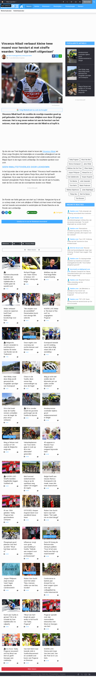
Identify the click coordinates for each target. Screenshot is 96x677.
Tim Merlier (73, 181)
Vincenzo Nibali (49, 151)
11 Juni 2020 (11, 58)
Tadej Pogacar (74, 160)
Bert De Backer (85, 194)
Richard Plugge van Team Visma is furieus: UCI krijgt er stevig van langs (31, 277)
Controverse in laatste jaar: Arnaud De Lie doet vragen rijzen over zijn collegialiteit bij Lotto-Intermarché (51, 585)
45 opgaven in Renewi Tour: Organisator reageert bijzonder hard (51, 447)
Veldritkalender (18, 11)
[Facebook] (63, 2)
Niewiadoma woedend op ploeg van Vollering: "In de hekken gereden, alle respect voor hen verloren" (79, 232)
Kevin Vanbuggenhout (14, 55)
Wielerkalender (6, 11)
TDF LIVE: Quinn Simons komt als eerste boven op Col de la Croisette (79, 301)
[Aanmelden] (14, 243)
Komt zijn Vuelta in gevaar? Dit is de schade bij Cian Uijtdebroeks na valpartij (11, 619)
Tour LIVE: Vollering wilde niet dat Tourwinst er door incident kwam (79, 241)
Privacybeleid (53, 674)
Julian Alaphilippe (87, 190)
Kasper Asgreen (87, 177)
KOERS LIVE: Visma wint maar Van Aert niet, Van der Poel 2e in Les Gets (51, 653)
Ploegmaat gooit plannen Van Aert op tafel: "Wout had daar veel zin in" (10, 546)
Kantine (36, 6)
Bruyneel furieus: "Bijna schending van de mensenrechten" (78, 282)
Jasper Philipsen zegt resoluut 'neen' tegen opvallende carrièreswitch (10, 583)
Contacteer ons (36, 674)
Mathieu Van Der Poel (74, 168)
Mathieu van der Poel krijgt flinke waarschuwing (50, 274)
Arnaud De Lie (87, 172)
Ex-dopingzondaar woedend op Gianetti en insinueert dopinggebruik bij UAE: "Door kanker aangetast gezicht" (79, 262)
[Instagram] (71, 2)
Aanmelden (87, 2)
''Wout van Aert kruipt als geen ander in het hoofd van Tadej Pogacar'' (31, 619)
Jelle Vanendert (85, 181)
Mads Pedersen (85, 185)
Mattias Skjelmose (73, 190)
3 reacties (21, 58)
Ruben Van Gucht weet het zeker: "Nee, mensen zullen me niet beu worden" (31, 583)
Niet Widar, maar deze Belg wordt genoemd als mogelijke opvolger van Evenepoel (11, 381)
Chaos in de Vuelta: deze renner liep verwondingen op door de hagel (30, 381)
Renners (80, 6)
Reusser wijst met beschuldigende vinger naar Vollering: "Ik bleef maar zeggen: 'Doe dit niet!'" (79, 251)
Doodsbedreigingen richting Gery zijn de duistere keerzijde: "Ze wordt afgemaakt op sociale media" (79, 221)
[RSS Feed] (80, 2)
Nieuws (28, 6)
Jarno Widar (87, 164)
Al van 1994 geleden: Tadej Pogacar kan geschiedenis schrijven (9, 515)
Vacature (62, 674)
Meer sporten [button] (10, 2)
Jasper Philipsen (74, 172)
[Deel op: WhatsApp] (60, 56)
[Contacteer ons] (76, 2)
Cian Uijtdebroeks (73, 177)
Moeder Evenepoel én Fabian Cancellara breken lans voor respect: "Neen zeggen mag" (79, 272)
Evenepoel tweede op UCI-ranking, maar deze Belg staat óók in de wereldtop (51, 347)
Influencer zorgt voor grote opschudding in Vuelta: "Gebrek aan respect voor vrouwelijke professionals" (30, 549)
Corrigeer (59, 212)
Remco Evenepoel (75, 164)
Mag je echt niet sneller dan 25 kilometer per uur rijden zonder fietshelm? (50, 381)
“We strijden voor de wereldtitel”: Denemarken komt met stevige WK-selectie (31, 313)
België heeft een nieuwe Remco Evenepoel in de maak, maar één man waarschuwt (50, 481)
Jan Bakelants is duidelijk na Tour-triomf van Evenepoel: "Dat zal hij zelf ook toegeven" (78, 292)
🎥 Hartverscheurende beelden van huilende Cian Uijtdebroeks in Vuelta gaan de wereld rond (11, 279)
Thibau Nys (73, 194)
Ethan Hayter (88, 168)
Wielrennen (45, 6)
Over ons (45, 674)
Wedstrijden (57, 6)
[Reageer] (17, 289)
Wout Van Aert (86, 160)
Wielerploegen (70, 6)
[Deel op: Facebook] (53, 56)
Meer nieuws (32, 250)
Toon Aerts (73, 185)
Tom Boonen (80, 198)
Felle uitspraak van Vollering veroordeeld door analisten (79, 212)
